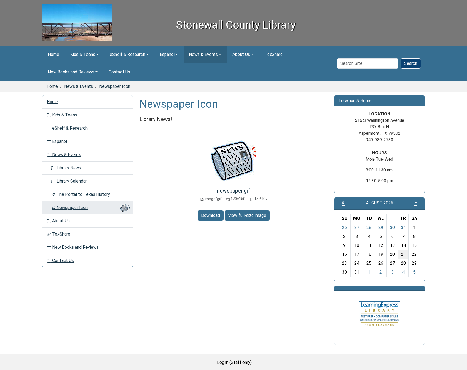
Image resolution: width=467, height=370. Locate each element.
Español (167, 54)
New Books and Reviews (71, 72)
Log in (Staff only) (234, 362)
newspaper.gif (233, 190)
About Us (241, 54)
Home (53, 54)
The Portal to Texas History (82, 194)
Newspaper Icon (72, 207)
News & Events (203, 54)
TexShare (274, 54)
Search (410, 63)
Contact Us (119, 72)
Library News (68, 167)
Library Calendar (71, 181)
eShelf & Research (127, 54)
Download (210, 215)
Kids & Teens (82, 54)
